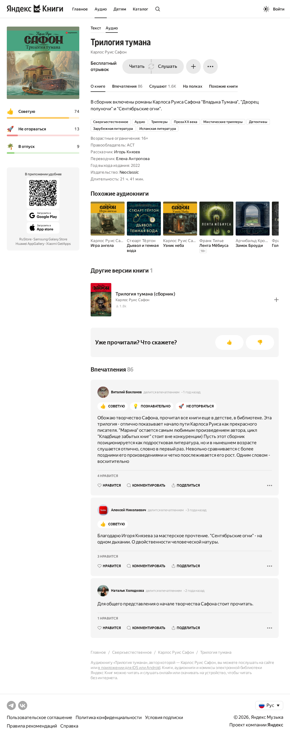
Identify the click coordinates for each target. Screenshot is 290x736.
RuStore (25, 239)
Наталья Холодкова (127, 591)
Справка (69, 726)
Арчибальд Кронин (254, 240)
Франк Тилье (211, 240)
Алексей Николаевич (128, 510)
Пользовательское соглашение (39, 717)
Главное (80, 9)
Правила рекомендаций (32, 726)
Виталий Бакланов (126, 392)
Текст (96, 28)
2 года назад (194, 591)
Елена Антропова (133, 158)
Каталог (140, 9)
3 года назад (196, 510)
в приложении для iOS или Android (129, 667)
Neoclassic (129, 172)
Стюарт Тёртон (141, 240)
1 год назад (192, 392)
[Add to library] (276, 299)
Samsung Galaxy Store (50, 239)
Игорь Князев (127, 152)
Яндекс (275, 725)
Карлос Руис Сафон (109, 52)
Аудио (101, 9)
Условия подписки (164, 717)
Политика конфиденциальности (109, 717)
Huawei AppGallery (30, 244)
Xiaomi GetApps (58, 244)
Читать (136, 66)
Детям (120, 9)
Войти (278, 9)
